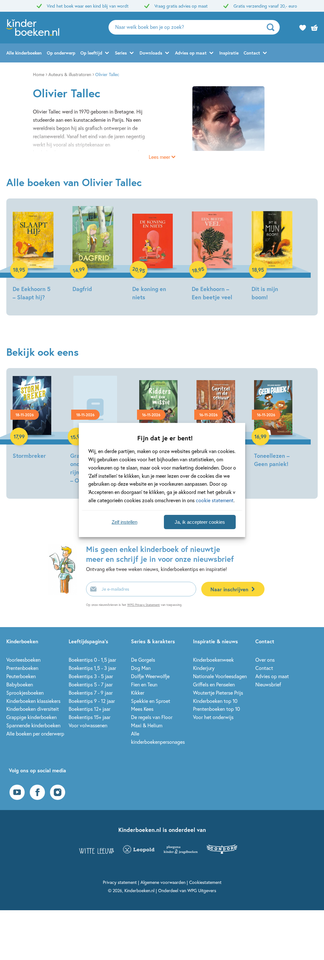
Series (121, 53)
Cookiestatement (205, 882)
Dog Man (141, 668)
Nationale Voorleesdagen (220, 676)
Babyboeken (19, 684)
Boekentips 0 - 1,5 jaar (92, 659)
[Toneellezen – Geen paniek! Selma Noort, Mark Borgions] (273, 423)
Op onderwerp (61, 53)
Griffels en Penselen (214, 684)
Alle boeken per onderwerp (35, 733)
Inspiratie (229, 53)
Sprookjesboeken (25, 692)
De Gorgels (143, 659)
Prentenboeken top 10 (216, 708)
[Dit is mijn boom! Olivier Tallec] (272, 254)
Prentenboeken (22, 668)
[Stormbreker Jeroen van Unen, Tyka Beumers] (32, 418)
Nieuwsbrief (268, 684)
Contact (252, 53)
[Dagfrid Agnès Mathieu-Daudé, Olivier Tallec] (92, 250)
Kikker (137, 692)
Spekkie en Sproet (150, 700)
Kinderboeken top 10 (215, 700)
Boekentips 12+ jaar (89, 708)
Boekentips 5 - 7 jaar (91, 684)
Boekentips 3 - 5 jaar (91, 676)
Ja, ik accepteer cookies (200, 522)
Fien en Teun (144, 684)
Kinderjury (204, 668)
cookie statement (215, 500)
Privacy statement (120, 882)
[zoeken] (272, 27)
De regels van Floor (151, 717)
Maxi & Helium (146, 725)
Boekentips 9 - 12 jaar (92, 700)
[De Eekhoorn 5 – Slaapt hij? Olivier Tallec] (33, 254)
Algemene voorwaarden (162, 882)
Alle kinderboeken (24, 53)
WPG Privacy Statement (143, 605)
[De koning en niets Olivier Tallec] (152, 254)
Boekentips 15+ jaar (89, 717)
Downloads (151, 53)
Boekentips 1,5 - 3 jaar (92, 668)
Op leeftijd (91, 53)
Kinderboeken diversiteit (32, 708)
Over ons (265, 659)
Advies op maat (191, 53)
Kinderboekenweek (213, 659)
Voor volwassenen (88, 725)
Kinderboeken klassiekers (33, 700)
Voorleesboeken (23, 659)
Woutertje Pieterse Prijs (218, 692)
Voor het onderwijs (213, 717)
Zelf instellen (124, 522)
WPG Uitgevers (201, 890)
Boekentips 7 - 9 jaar (91, 692)
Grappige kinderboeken (31, 717)
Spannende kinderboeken (33, 725)
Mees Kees (142, 708)
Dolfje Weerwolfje (150, 676)
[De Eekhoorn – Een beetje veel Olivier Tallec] (212, 254)
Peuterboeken (21, 676)
